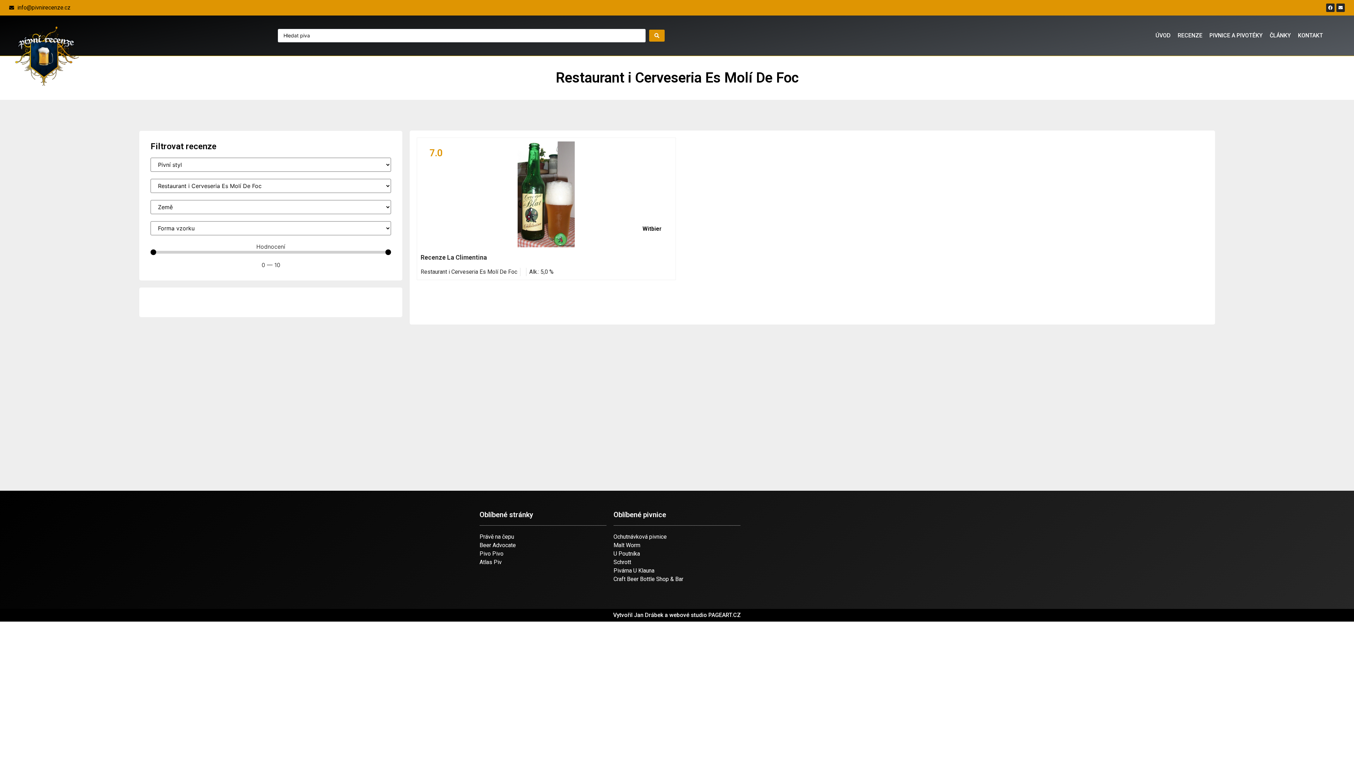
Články (1280, 35)
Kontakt (1310, 35)
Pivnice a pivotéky (1236, 35)
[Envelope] (1340, 8)
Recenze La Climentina (454, 257)
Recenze (1190, 35)
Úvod (1163, 35)
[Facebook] (1330, 8)
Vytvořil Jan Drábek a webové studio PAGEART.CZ (677, 615)
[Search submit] (657, 36)
